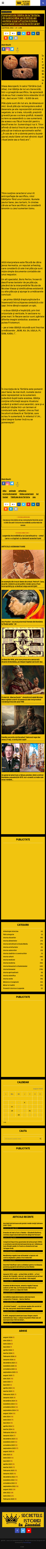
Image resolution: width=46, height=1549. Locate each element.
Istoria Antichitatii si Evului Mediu (15, 944)
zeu (34, 497)
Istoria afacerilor (9, 938)
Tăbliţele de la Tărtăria (20, 497)
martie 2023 (7, 1467)
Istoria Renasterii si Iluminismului (15, 966)
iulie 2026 (6, 1340)
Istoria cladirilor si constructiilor (15, 953)
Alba (4, 491)
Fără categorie (8, 934)
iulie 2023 (6, 1455)
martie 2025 (7, 1391)
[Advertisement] (23, 167)
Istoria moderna (9, 963)
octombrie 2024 (9, 1407)
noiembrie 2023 (8, 1442)
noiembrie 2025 (8, 1366)
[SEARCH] (40, 1139)
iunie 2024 (7, 1420)
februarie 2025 (8, 1394)
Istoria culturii (8, 957)
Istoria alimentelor (10, 941)
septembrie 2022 (9, 1486)
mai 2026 (6, 1347)
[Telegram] (12, 49)
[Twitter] (23, 1530)
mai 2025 (6, 1385)
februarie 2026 (8, 1356)
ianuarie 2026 (8, 1360)
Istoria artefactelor (10, 947)
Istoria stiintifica (9, 976)
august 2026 (7, 1337)
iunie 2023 (6, 1458)
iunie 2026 (7, 1344)
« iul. (4, 1122)
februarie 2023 (8, 1470)
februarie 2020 (8, 1499)
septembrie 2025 (9, 1372)
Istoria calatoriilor (10, 950)
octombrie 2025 (9, 1369)
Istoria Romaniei (6, 12)
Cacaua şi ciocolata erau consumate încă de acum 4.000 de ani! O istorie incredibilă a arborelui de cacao (23, 522)
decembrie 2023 (9, 1439)
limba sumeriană (27, 494)
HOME (22, 1547)
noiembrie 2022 (8, 1480)
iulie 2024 (6, 1417)
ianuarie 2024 (8, 1436)
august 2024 (7, 1413)
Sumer (5, 497)
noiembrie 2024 (9, 1404)
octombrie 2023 (9, 1445)
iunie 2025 (7, 1382)
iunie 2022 (7, 1496)
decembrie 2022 (9, 1477)
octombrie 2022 (9, 1483)
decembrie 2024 (9, 1401)
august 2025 (7, 1375)
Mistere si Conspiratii (11, 982)
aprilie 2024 (7, 1426)
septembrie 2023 (9, 1448)
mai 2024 (6, 1423)
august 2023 (7, 1451)
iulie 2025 (6, 1379)
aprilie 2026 (7, 1350)
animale (12, 491)
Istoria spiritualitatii (10, 972)
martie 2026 (7, 1353)
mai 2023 (6, 1461)
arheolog (22, 491)
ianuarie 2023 (8, 1474)
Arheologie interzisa (10, 931)
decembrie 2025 (9, 1363)
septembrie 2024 (9, 1410)
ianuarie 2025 (8, 1398)
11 (12, 1107)
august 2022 (7, 1489)
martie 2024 (7, 1429)
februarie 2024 (8, 1432)
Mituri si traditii (9, 985)
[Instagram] (8, 49)
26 (19, 1115)
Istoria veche (8, 979)
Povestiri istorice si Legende (13, 988)
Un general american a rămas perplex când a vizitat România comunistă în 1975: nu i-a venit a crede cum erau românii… (22, 777)
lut (37, 494)
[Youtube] (28, 1530)
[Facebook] (3, 49)
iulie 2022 (6, 1493)
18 (12, 1111)
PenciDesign (27, 1542)
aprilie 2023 (7, 1464)
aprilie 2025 (7, 1388)
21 (30, 1111)
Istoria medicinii (9, 960)
